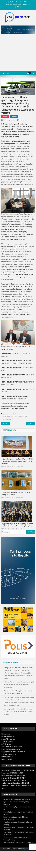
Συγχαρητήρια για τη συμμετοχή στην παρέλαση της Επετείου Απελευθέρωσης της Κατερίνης (18, 525)
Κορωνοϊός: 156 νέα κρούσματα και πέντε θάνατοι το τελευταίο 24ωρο (31, 424)
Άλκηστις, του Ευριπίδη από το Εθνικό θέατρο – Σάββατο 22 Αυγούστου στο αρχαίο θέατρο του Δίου (18, 711)
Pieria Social (22, 120)
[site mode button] (29, 73)
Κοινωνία (5, 116)
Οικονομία (14, 116)
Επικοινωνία (26, 4)
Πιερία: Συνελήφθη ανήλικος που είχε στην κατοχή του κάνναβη (16, 494)
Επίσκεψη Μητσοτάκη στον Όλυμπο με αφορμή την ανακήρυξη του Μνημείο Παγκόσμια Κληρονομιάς (19, 684)
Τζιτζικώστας (7, 419)
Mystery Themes (27, 848)
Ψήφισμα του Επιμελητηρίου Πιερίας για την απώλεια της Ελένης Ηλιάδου (18, 692)
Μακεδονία (13, 414)
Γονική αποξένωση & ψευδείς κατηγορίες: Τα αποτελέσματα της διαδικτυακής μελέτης (7, 424)
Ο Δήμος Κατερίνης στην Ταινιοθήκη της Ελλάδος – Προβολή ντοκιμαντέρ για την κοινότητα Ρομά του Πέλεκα (18, 461)
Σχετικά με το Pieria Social (13, 4)
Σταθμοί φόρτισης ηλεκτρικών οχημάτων (15, 416)
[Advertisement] (18, 53)
